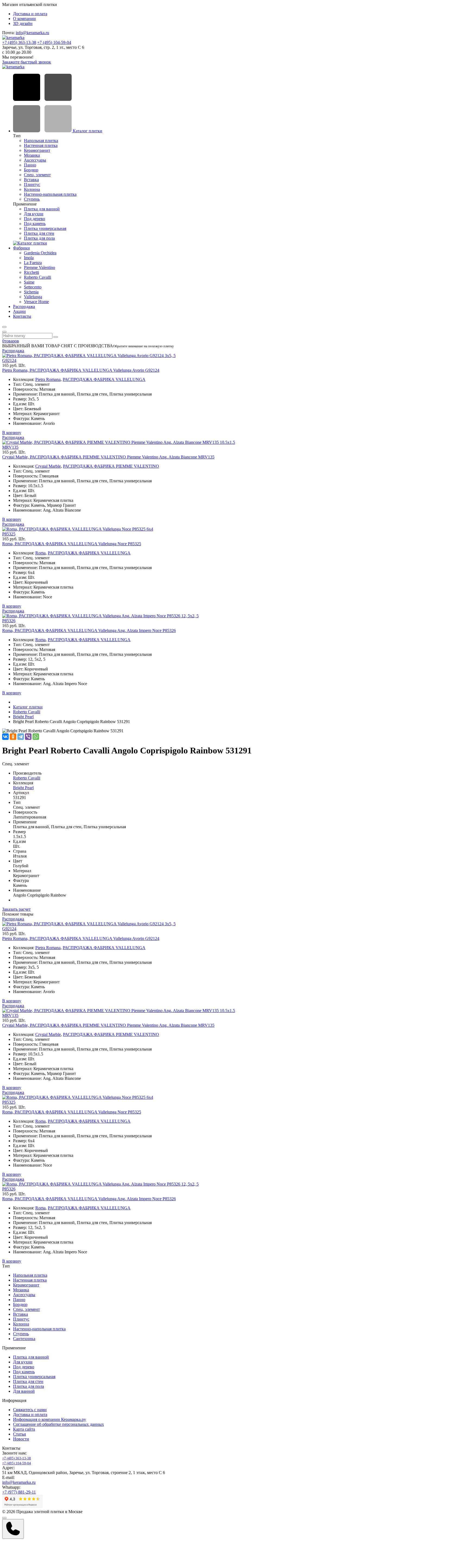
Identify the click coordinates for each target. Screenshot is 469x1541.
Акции (19, 311)
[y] (55, 337)
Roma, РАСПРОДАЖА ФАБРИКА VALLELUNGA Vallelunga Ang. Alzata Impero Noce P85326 (89, 630)
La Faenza (33, 262)
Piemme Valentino (39, 267)
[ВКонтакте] (5, 736)
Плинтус (32, 184)
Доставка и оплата (30, 13)
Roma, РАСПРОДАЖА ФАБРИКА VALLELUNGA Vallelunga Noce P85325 (71, 543)
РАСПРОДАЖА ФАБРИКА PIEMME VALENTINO (111, 466)
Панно (30, 165)
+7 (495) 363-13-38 (19, 42)
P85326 (8, 620)
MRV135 (10, 447)
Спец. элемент (37, 174)
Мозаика (32, 155)
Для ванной (24, 1391)
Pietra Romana (48, 379)
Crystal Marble (48, 466)
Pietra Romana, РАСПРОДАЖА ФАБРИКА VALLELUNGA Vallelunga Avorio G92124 (80, 370)
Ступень (32, 199)
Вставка (31, 179)
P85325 (8, 534)
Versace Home (36, 301)
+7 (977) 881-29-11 (19, 1492)
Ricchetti (31, 272)
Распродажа (24, 306)
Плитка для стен (39, 233)
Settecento (33, 287)
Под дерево (34, 218)
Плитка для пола (39, 238)
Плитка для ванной (42, 209)
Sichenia (31, 292)
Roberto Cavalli (37, 277)
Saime (29, 282)
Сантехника (24, 1338)
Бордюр (31, 170)
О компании (24, 18)
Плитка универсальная (45, 228)
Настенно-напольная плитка (50, 194)
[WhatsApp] (36, 736)
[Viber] (28, 736)
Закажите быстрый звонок (26, 62)
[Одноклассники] (13, 736)
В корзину (11, 432)
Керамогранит (37, 150)
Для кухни (33, 213)
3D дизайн (23, 23)
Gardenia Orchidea (40, 253)
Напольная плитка (41, 140)
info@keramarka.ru (32, 32)
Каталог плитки (87, 131)
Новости (21, 1439)
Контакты (22, 316)
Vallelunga (33, 296)
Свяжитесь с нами (30, 1409)
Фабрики (21, 248)
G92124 (9, 360)
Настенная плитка (41, 145)
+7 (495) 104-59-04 (54, 42)
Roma (40, 553)
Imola (29, 257)
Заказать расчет (16, 909)
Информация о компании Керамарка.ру (49, 1419)
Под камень (35, 223)
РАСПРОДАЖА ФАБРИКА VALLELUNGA (104, 379)
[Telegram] (20, 736)
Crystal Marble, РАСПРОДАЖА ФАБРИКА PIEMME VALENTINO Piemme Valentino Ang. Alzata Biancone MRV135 (108, 457)
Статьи (19, 1434)
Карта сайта (24, 1429)
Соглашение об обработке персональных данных (58, 1424)
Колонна (32, 189)
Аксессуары (35, 160)
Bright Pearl (23, 716)
